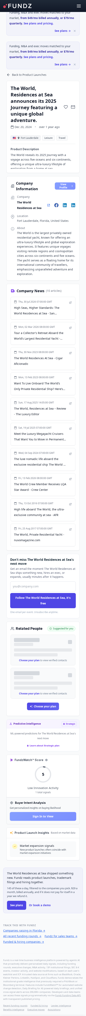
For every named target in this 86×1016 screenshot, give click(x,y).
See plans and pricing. (39, 23)
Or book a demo (40, 905)
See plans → (63, 31)
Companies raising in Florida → (24, 930)
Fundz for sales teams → (61, 936)
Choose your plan (29, 660)
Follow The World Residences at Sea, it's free (43, 600)
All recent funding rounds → (22, 936)
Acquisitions (54, 1009)
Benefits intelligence (13, 1009)
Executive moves (36, 1009)
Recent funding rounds (15, 1005)
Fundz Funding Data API (68, 995)
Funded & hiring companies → (23, 942)
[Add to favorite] (65, 107)
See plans (16, 905)
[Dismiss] (75, 31)
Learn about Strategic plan (44, 745)
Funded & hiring (39, 1005)
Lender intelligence (61, 1005)
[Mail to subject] (73, 107)
